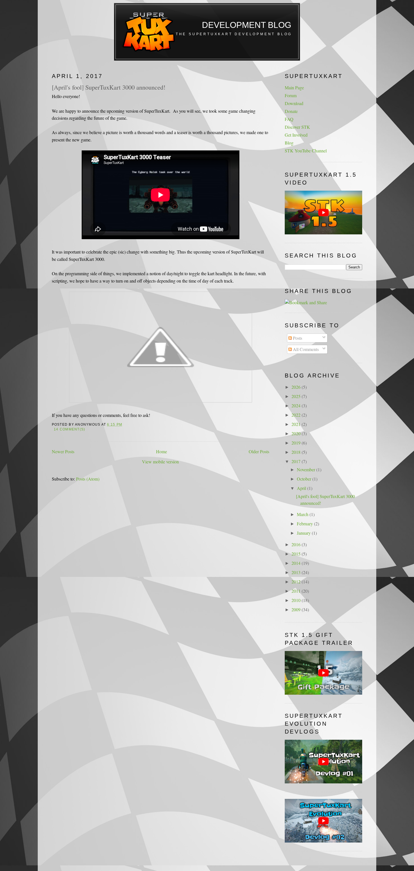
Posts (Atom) (87, 479)
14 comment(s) (69, 429)
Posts (297, 338)
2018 (296, 452)
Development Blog (246, 25)
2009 (296, 609)
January (304, 533)
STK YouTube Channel (306, 151)
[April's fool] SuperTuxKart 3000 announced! (108, 87)
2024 (296, 405)
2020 (296, 433)
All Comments (305, 349)
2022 (296, 415)
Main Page (294, 87)
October (304, 479)
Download (294, 103)
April (302, 488)
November (306, 469)
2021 (296, 424)
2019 (296, 443)
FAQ (289, 119)
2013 (296, 572)
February (305, 523)
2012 (296, 582)
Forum (291, 95)
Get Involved (296, 135)
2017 (296, 461)
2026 (296, 387)
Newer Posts (63, 451)
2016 (296, 544)
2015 (296, 554)
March (303, 514)
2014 (296, 563)
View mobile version (160, 462)
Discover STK (297, 127)
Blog (289, 143)
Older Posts (259, 451)
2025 (296, 396)
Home (161, 451)
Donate (291, 111)
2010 (296, 600)
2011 (296, 591)
